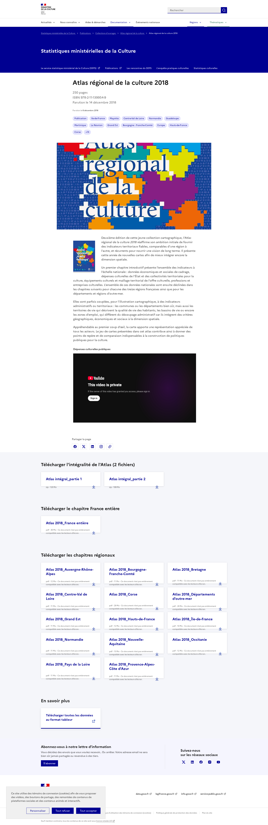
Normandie (155, 118)
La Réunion (97, 125)
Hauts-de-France (178, 125)
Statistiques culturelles (205, 68)
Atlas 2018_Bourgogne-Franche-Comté (128, 571)
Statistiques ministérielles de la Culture (58, 33)
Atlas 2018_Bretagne (189, 569)
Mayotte (114, 118)
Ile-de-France (98, 118)
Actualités (46, 22)
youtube (218, 762)
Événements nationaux (148, 22)
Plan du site (207, 813)
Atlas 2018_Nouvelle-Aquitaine (126, 641)
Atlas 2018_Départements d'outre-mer (193, 596)
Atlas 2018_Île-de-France (192, 619)
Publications (85, 33)
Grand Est (112, 125)
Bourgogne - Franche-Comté (137, 125)
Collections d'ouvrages (105, 33)
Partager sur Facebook (75, 446)
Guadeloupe (172, 118)
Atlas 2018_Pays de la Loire (68, 664)
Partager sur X (84, 446)
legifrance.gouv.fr (165, 794)
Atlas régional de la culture (132, 33)
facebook (201, 762)
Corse (77, 132)
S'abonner (49, 763)
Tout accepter (88, 811)
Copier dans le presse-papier (110, 446)
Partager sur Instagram (101, 446)
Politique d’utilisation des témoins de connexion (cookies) (125, 813)
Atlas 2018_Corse (123, 594)
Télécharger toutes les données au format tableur (69, 717)
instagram (210, 762)
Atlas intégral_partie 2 (127, 479)
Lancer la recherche (224, 10)
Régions (194, 22)
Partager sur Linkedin (92, 446)
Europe (161, 125)
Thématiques (216, 22)
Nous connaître (68, 22)
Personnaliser (38, 811)
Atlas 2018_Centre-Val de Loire (66, 596)
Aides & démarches (95, 22)
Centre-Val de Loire (134, 118)
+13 (87, 132)
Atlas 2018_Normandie (64, 639)
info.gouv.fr (187, 794)
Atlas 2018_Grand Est (63, 619)
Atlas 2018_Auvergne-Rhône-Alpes (69, 571)
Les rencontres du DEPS (139, 68)
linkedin (192, 762)
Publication (80, 118)
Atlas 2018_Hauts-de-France (132, 619)
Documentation (118, 22)
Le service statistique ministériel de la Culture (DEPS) (69, 68)
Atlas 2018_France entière (67, 523)
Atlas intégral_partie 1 (64, 479)
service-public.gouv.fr (211, 794)
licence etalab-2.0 (104, 821)
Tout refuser (63, 811)
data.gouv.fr (142, 794)
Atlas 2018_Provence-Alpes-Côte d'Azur (132, 666)
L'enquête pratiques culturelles (172, 68)
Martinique (80, 125)
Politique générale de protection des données (176, 813)
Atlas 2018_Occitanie (189, 639)
